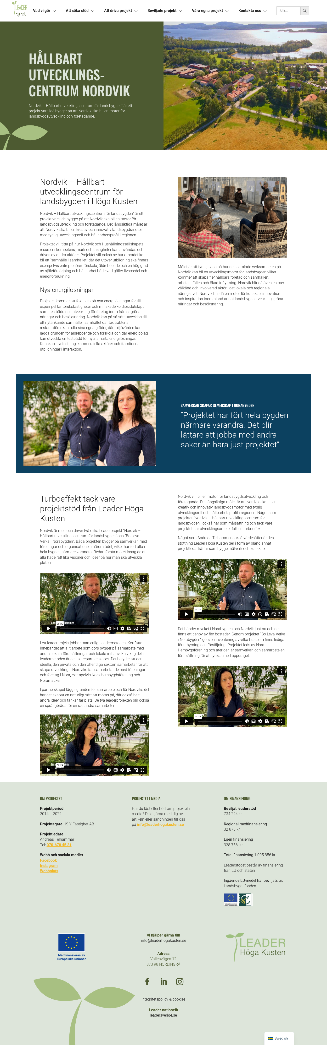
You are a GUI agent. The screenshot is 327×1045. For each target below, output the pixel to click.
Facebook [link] (48, 860)
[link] (19, 11)
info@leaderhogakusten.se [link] (160, 824)
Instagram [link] (49, 865)
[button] (147, 982)
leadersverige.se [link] (163, 1015)
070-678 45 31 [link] (59, 845)
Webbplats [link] (49, 871)
